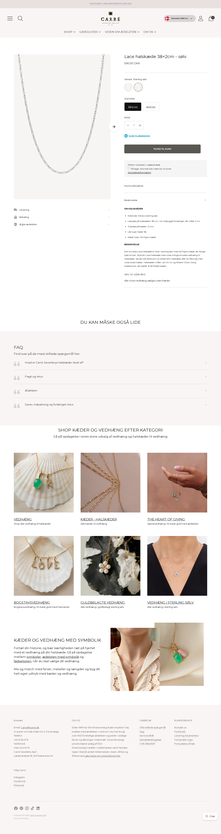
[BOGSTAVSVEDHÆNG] (44, 566)
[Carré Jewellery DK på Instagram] (27, 808)
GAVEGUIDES (88, 31)
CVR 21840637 (147, 743)
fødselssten (22, 661)
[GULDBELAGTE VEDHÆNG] (111, 566)
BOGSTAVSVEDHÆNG (32, 603)
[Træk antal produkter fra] (127, 125)
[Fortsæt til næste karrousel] (114, 127)
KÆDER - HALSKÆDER (99, 519)
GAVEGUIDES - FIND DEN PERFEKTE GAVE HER (111, 3)
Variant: (135, 79)
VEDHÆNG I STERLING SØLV (170, 603)
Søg (142, 731)
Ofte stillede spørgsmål (153, 727)
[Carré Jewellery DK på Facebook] (16, 808)
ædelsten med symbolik (60, 657)
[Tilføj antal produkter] (140, 125)
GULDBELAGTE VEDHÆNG (103, 603)
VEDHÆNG (23, 519)
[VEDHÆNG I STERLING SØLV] (177, 566)
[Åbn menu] (10, 18)
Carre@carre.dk (30, 727)
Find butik (179, 731)
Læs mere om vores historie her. (103, 755)
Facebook (20, 781)
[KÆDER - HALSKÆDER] (111, 483)
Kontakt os (180, 727)
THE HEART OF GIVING (166, 519)
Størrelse (129, 98)
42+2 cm (150, 106)
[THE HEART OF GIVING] (177, 483)
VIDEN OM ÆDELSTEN (120, 31)
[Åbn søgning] (20, 18)
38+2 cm (133, 106)
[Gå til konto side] (200, 18)
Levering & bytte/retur (186, 735)
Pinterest (19, 785)
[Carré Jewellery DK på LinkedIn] (38, 808)
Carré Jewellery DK (38, 815)
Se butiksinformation (139, 172)
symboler (34, 657)
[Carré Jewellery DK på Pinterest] (21, 808)
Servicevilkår (147, 735)
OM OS (148, 31)
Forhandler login (183, 739)
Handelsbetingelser (151, 739)
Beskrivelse (130, 200)
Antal (127, 117)
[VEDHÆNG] (44, 483)
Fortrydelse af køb (184, 743)
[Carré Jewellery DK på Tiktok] (32, 808)
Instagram (19, 777)
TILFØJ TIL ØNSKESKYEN (139, 136)
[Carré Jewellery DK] (110, 18)
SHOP (68, 31)
